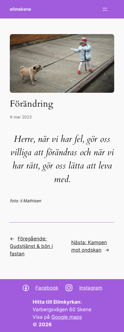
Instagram (90, 288)
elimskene (20, 9)
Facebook (46, 288)
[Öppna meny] (105, 9)
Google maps (66, 317)
